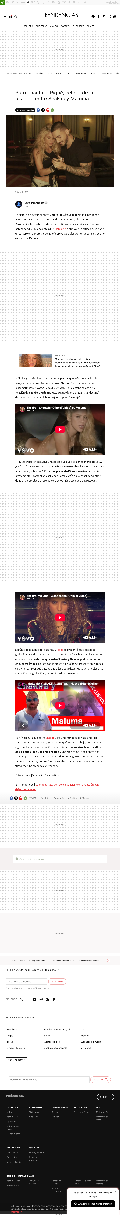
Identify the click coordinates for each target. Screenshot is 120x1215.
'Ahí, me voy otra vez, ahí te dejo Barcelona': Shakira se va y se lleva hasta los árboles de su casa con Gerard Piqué (78, 362)
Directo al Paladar (82, 1112)
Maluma (85, 798)
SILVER (90, 26)
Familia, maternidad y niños (59, 1029)
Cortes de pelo (52, 1041)
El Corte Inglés (105, 73)
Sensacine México (56, 1182)
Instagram (109, 16)
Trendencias (12, 1152)
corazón (60, 798)
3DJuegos (34, 1112)
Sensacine (56, 1112)
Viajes (10, 1035)
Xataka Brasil (13, 1185)
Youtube (34, 998)
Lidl (117, 73)
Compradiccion (14, 1162)
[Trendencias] (60, 14)
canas (49, 73)
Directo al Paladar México (82, 1182)
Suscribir (57, 981)
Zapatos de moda (91, 1041)
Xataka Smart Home (13, 1127)
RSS (47, 998)
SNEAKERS (78, 26)
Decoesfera (12, 1157)
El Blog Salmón (36, 1152)
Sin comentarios (27, 110)
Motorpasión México (102, 1182)
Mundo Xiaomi (14, 1133)
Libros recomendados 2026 (62, 960)
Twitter (43, 110)
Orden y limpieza (16, 1047)
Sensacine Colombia (56, 1189)
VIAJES (54, 26)
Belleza (85, 1035)
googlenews (114, 16)
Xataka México (13, 1180)
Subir (103, 1097)
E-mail (52, 110)
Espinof (55, 1116)
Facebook (98, 16)
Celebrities (46, 798)
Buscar (15, 16)
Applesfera (12, 1121)
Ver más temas (16, 1060)
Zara (68, 73)
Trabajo (85, 1029)
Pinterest (93, 16)
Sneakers (12, 1029)
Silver (47, 1035)
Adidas (59, 73)
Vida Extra (33, 1116)
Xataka (10, 1112)
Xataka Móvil (13, 1116)
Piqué (60, 649)
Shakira (50, 737)
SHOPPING (41, 26)
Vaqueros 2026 (38, 960)
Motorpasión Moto (102, 1118)
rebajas (39, 73)
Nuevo (10, 16)
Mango (29, 73)
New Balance (80, 73)
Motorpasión (102, 1112)
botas (10, 1041)
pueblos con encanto (55, 1047)
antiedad (86, 1047)
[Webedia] (15, 1095)
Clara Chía (60, 229)
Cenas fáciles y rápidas (89, 960)
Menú (5, 16)
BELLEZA (28, 26)
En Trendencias (62, 355)
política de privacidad (41, 988)
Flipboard (104, 16)
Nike (93, 73)
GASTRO (65, 26)
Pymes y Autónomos (34, 1158)
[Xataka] (2, 2)
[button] (36, 202)
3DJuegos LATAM (34, 1182)
